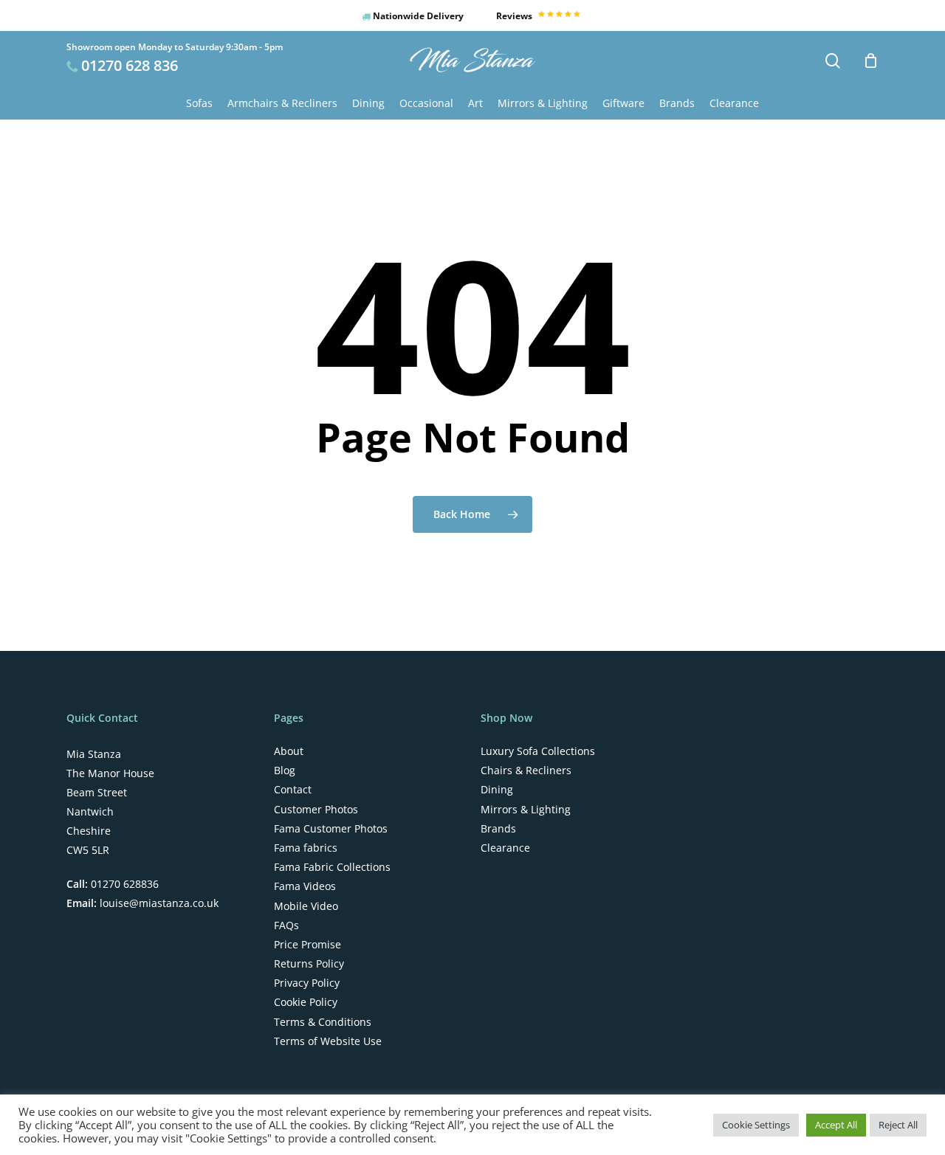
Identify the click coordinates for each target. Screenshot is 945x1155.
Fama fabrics (305, 848)
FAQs (286, 925)
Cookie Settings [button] (756, 1124)
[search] (833, 61)
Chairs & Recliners (526, 770)
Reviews (515, 16)
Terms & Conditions (322, 1022)
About (288, 751)
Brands (498, 828)
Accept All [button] (836, 1124)
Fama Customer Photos (331, 828)
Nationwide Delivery (417, 16)
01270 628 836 (129, 65)
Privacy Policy (307, 983)
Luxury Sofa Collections (538, 751)
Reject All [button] (898, 1124)
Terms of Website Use (328, 1041)
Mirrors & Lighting (526, 809)
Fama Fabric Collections (332, 867)
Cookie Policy (305, 1002)
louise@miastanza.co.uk (158, 903)
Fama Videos (305, 886)
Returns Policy (309, 963)
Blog (284, 770)
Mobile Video (306, 906)
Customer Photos (316, 809)
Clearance (505, 848)
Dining (497, 789)
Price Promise (307, 944)
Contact (293, 789)
